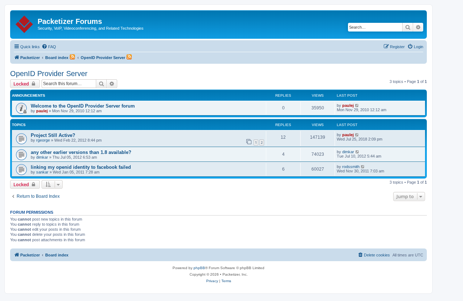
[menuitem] (49, 46)
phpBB (199, 268)
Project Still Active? (53, 135)
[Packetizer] (25, 23)
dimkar (42, 157)
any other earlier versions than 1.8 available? (81, 152)
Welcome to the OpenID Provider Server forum (83, 106)
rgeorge (43, 140)
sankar (42, 172)
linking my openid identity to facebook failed (81, 167)
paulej (42, 111)
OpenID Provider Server (49, 74)
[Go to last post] (357, 105)
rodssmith (351, 166)
